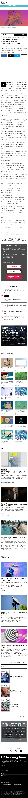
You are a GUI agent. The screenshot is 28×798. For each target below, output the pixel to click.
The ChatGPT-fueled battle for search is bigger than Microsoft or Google (12, 37)
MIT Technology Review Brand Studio (8, 482)
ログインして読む (11, 271)
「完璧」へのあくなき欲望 (15, 690)
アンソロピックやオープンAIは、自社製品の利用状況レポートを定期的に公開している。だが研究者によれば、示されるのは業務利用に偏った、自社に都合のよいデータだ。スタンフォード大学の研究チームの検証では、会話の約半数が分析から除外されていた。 (14, 585)
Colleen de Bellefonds (5, 515)
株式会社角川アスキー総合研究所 (14, 784)
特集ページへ (21, 343)
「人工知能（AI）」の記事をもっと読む (17, 662)
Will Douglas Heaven (6, 52)
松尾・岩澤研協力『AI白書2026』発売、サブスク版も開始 (15, 298)
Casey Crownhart (5, 551)
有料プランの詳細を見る (13, 266)
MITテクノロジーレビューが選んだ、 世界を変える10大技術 (14, 724)
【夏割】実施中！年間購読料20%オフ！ (13, 277)
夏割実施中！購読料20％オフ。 (14, 5)
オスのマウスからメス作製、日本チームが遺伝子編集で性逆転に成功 (15, 318)
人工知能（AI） (4, 34)
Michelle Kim (4, 658)
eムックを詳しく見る (21, 716)
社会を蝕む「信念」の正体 (15, 705)
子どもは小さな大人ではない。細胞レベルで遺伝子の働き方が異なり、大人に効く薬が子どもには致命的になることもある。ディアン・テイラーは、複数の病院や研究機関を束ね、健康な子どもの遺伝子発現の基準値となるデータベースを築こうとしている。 (13, 510)
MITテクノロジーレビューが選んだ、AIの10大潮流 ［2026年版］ (13, 330)
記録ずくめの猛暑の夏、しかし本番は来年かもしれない (15, 312)
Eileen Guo (3, 590)
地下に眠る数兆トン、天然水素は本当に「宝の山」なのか (15, 291)
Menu (25, 2)
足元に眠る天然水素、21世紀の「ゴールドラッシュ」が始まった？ (15, 306)
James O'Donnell (4, 623)
